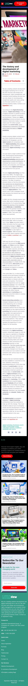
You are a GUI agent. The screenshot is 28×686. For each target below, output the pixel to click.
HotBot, (9, 235)
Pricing (3, 656)
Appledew (5, 105)
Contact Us (4, 659)
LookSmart (15, 235)
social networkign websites (10, 427)
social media (11, 426)
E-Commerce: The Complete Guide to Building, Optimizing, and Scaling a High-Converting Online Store (13, 522)
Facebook (16, 425)
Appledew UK (13, 419)
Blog (2, 650)
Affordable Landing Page (8, 672)
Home (3, 640)
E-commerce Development (9, 669)
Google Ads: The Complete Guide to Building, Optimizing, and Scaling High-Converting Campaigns (14, 498)
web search (12, 429)
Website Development (7, 666)
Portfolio (3, 646)
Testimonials (5, 653)
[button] (2, 4)
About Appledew (6, 643)
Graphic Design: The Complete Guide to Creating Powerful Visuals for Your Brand (13, 545)
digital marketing (7, 425)
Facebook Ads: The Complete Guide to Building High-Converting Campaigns (13, 475)
